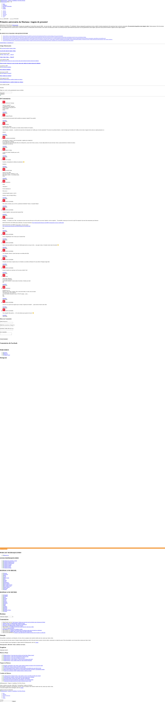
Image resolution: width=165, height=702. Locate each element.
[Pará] (4, 579)
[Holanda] (5, 601)
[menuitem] (4, 4)
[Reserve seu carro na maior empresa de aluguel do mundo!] (5, 353)
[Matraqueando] (3, 1)
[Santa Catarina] (6, 587)
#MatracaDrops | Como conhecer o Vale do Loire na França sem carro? (18, 659)
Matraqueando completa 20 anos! (18, 623)
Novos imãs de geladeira (5, 69)
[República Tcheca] (7, 610)
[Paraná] (4, 581)
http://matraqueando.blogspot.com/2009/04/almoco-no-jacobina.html (16, 226)
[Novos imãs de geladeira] (5, 67)
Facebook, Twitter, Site (6, 328)
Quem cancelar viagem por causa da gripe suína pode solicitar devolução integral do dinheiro (20, 63)
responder (5, 112)
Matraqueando (15, 25)
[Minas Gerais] (6, 577)
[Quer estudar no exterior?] (5, 73)
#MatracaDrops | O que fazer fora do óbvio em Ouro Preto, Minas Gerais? (19, 655)
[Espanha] (5, 598)
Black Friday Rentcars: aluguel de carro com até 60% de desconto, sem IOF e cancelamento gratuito (24, 669)
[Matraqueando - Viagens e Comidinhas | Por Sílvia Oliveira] (12, 0)
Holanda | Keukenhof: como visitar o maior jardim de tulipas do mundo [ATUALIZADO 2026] (23, 665)
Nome (3, 321)
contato (36, 642)
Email (7, 324)
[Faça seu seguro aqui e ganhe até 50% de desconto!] (6, 355)
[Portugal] (5, 608)
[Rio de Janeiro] (6, 583)
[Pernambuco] (6, 582)
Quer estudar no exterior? (5, 75)
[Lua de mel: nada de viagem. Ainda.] (8, 48)
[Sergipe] (5, 589)
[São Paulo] (5, 588)
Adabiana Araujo (6, 623)
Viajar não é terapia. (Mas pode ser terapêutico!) (17, 624)
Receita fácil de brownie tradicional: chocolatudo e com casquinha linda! (18, 679)
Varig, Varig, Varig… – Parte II (7, 57)
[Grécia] (4, 600)
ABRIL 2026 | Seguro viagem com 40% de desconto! (21, 631)
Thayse (4, 624)
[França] (4, 599)
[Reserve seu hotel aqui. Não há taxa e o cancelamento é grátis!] (5, 352)
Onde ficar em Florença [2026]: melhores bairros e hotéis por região (17, 670)
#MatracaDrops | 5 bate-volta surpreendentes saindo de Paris (16, 656)
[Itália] (4, 605)
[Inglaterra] (5, 603)
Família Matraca (3, 42)
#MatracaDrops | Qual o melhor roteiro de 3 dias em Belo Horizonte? (18, 660)
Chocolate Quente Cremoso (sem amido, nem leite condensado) (17, 678)
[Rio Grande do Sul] (7, 586)
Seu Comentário (3, 332)
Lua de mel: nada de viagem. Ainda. (8, 50)
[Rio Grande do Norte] (7, 584)
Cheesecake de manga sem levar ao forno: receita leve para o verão (17, 681)
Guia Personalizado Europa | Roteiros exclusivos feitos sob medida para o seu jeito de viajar (22, 668)
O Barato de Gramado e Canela (16, 629)
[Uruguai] (5, 611)
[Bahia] (4, 575)
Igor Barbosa (5, 625)
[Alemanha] (5, 594)
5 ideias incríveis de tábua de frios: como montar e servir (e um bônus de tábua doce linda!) (22, 675)
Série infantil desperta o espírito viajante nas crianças (11, 82)
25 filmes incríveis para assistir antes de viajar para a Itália (22, 626)
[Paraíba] (5, 580)
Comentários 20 (10, 42)
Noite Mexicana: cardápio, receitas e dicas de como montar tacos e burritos (19, 677)
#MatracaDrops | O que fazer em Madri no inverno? (14, 657)
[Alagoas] (5, 573)
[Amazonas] (5, 574)
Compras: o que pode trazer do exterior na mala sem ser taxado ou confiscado (26, 630)
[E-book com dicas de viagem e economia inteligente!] (8, 561)
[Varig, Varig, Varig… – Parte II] (7, 54)
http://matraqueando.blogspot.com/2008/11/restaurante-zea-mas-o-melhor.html (48, 222)
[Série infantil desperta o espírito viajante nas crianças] (11, 79)
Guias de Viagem (10, 628)
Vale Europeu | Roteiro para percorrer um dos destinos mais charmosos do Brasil (28, 622)
